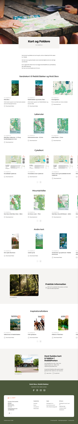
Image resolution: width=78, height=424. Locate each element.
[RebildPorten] (11, 398)
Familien (35, 403)
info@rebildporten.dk (12, 408)
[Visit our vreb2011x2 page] (41, 390)
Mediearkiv (61, 409)
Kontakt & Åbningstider (13, 401)
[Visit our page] (37, 390)
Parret (35, 405)
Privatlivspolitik (54, 420)
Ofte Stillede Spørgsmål (51, 406)
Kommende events (50, 405)
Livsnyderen (36, 406)
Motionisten (36, 408)
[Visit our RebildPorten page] (34, 390)
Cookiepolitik (71, 420)
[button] (15, 102)
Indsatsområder (62, 408)
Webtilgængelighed (62, 420)
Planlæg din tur (49, 403)
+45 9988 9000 (11, 409)
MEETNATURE (62, 406)
